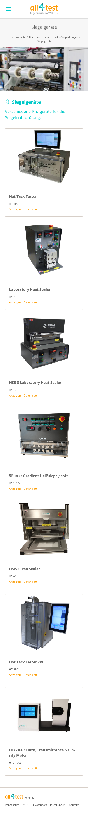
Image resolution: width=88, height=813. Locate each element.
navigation (8, 9)
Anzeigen (15, 209)
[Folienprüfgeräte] (44, 69)
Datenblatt (30, 209)
